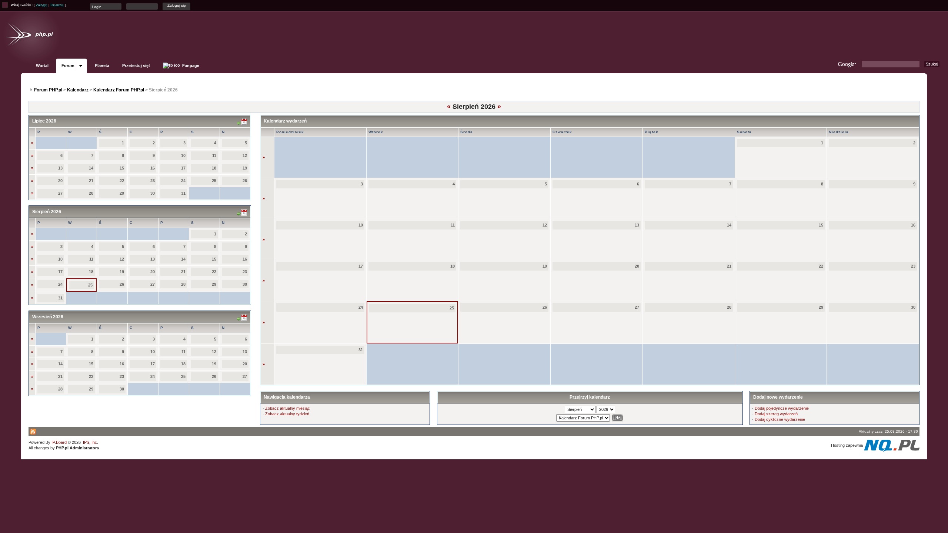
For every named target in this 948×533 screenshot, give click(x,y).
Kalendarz (78, 90)
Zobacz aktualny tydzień (287, 414)
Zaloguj (41, 5)
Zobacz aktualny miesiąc (287, 408)
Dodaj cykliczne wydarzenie (780, 419)
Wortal (42, 65)
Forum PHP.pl (48, 90)
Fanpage (190, 65)
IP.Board (59, 442)
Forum (67, 65)
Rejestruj (57, 5)
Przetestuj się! (136, 65)
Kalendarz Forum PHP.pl (118, 90)
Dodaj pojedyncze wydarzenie (782, 408)
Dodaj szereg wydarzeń (776, 414)
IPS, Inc (90, 442)
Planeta (102, 65)
